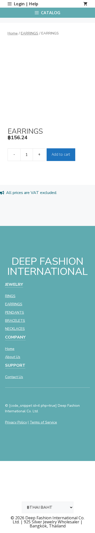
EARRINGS (29, 33)
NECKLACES (15, 328)
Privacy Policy (16, 422)
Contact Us (14, 377)
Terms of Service (43, 422)
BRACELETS (15, 320)
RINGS (10, 296)
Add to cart (61, 154)
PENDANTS (14, 312)
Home (13, 33)
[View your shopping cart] (85, 4)
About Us (12, 356)
